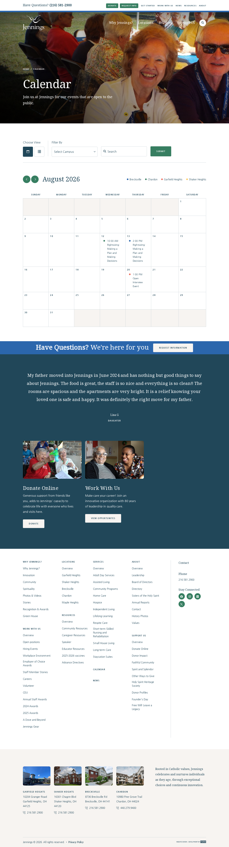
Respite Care (100, 622)
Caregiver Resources (73, 635)
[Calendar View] (28, 152)
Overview (28, 635)
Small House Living (103, 643)
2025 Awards (30, 712)
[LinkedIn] (197, 596)
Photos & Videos (32, 595)
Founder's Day (140, 699)
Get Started (148, 6)
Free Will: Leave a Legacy (142, 707)
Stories (27, 602)
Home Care (99, 595)
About (202, 6)
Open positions (31, 641)
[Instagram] (190, 596)
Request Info (129, 6)
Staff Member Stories (35, 672)
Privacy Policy (76, 842)
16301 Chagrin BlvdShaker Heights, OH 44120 (65, 801)
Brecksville (68, 588)
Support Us (186, 23)
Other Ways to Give (143, 676)
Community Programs (105, 588)
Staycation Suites (103, 656)
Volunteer (28, 685)
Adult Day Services (103, 575)
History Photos (140, 616)
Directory (137, 588)
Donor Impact (139, 655)
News (179, 6)
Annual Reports (140, 602)
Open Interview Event (138, 282)
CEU (25, 692)
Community (29, 581)
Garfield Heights (71, 575)
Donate (112, 6)
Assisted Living (101, 581)
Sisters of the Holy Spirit (145, 595)
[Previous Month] (26, 179)
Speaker (66, 641)
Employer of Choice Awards (34, 663)
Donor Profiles (140, 692)
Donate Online (140, 648)
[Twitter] (182, 604)
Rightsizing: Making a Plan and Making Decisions (113, 252)
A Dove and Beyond (34, 719)
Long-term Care (102, 649)
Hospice (97, 602)
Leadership (138, 575)
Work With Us (165, 6)
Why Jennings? (121, 23)
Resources (190, 6)
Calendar (99, 669)
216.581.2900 (186, 579)
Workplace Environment (36, 655)
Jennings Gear (31, 726)
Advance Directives (73, 662)
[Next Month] (35, 179)
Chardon (67, 595)
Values (135, 622)
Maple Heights (70, 602)
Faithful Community (143, 662)
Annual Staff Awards (35, 699)
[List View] (39, 152)
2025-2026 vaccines (73, 655)
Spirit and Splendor (143, 669)
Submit (160, 151)
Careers (27, 678)
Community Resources (75, 628)
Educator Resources (73, 648)
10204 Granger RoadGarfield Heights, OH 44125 (35, 801)
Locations (145, 23)
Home (26, 69)
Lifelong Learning (103, 616)
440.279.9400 (128, 807)
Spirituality (29, 588)
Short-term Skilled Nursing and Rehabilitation (103, 632)
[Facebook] (182, 596)
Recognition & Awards (35, 609)
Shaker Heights (70, 581)
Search (110, 150)
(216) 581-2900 (61, 5)
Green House (30, 616)
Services (165, 23)
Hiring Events (30, 648)
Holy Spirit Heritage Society (143, 683)
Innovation (29, 575)
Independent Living (104, 609)
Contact (136, 609)
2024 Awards (30, 706)
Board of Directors (142, 581)
